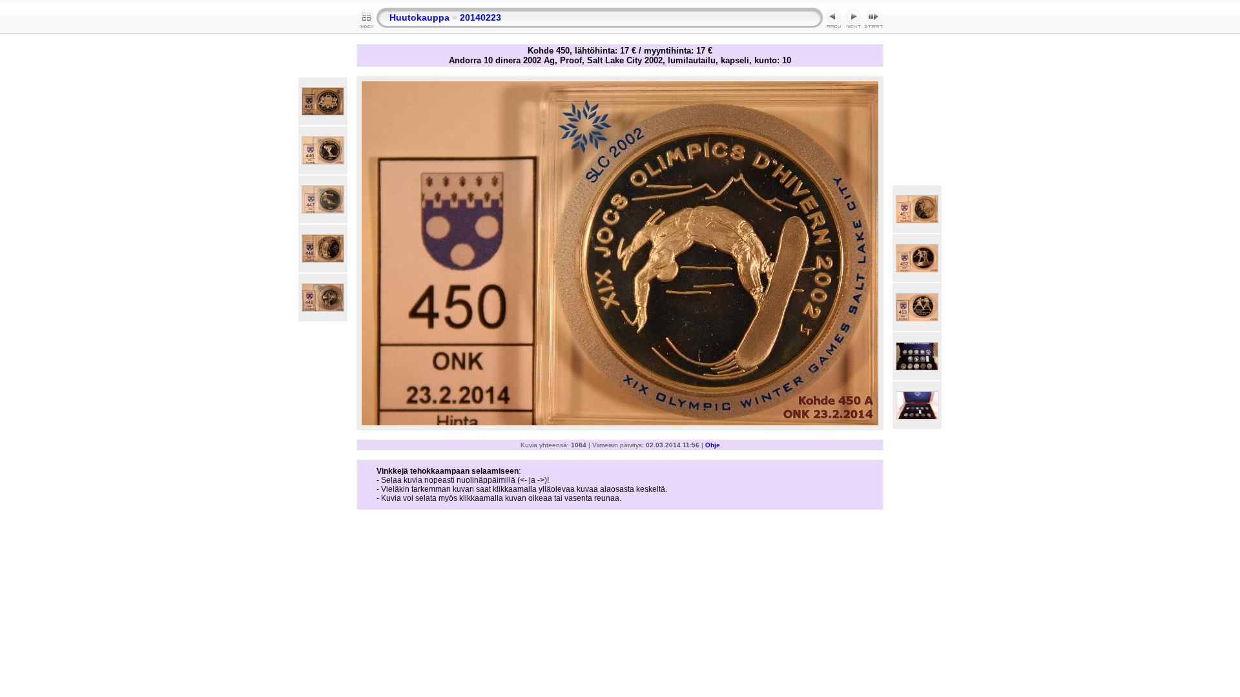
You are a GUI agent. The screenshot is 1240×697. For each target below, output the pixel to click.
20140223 (480, 17)
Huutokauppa (419, 17)
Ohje (712, 445)
